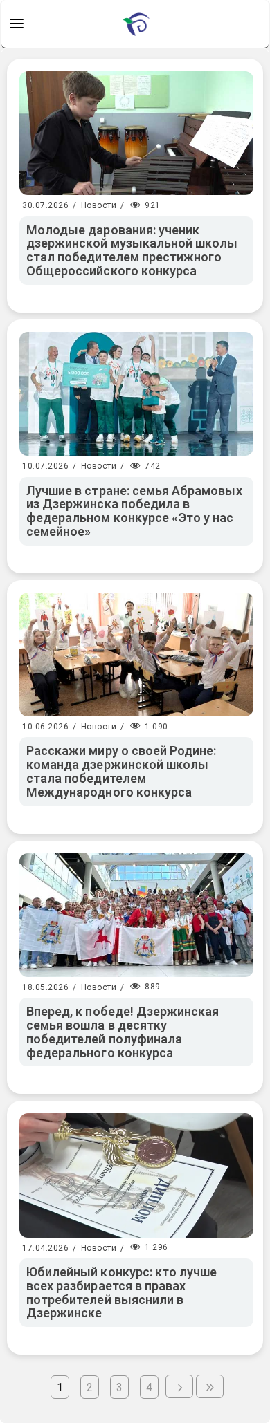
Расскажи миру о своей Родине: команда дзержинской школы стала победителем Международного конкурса (121, 771)
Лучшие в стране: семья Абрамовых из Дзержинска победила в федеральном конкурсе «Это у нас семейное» (134, 511)
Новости (99, 205)
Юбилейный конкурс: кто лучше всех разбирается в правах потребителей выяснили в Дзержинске (121, 1292)
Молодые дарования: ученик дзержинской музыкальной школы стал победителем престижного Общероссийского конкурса (131, 250)
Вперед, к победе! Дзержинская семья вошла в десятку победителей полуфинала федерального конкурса (122, 1031)
